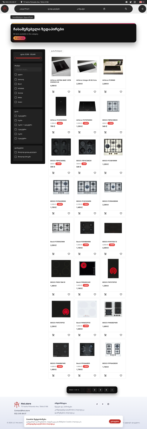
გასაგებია (115, 421)
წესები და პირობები (63, 407)
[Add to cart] (53, 92)
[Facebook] (126, 2)
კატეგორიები (24, 9)
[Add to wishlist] (69, 92)
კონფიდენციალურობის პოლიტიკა (40, 424)
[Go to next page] (112, 390)
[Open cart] (104, 9)
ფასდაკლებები (54, 9)
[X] (130, 2)
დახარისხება (56, 51)
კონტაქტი (81, 9)
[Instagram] (134, 2)
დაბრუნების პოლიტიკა (65, 413)
